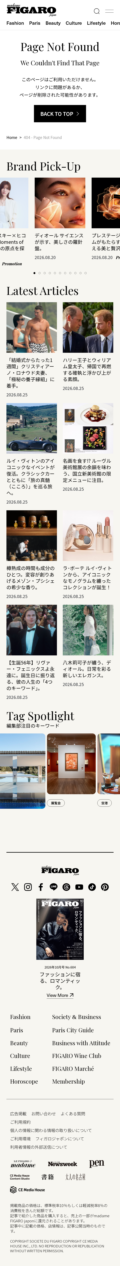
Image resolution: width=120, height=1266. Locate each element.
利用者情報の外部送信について (38, 1147)
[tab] (34, 273)
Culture (74, 22)
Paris (34, 22)
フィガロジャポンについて (59, 1139)
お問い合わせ (43, 1113)
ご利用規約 (20, 1122)
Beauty (53, 22)
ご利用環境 (20, 1139)
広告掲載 (18, 1113)
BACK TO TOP (56, 113)
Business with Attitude (81, 1043)
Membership (68, 1081)
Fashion (15, 22)
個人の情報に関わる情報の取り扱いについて (51, 1130)
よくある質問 (73, 1113)
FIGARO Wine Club (76, 1055)
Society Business (76, 1016)
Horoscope (24, 1081)
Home (11, 137)
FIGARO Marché (73, 1068)
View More (57, 995)
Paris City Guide (73, 1030)
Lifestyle (96, 22)
